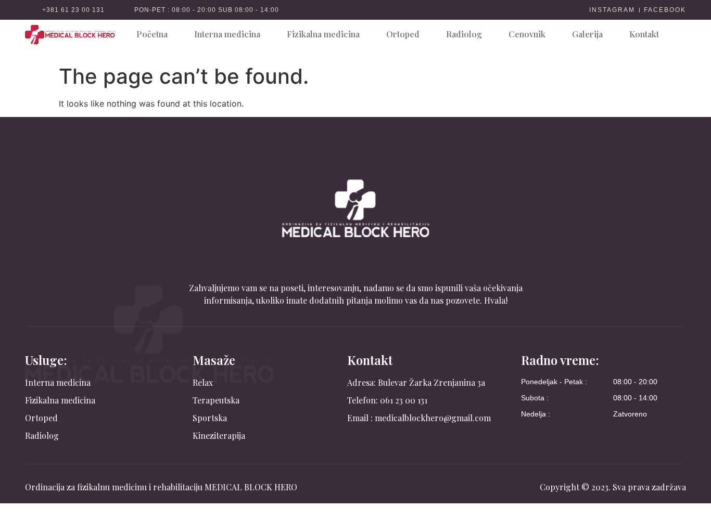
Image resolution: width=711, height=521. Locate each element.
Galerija (587, 34)
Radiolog (464, 34)
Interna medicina (227, 34)
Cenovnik (527, 34)
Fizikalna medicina (323, 34)
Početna (152, 34)
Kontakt (644, 34)
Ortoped (403, 34)
